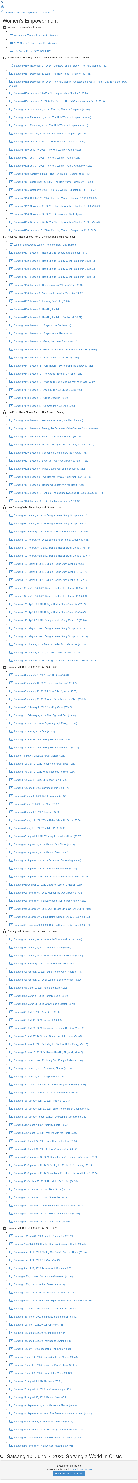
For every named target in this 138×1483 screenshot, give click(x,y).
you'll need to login (83, 1469)
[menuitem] (2, 7)
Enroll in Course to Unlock (69, 1473)
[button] (2, 3)
